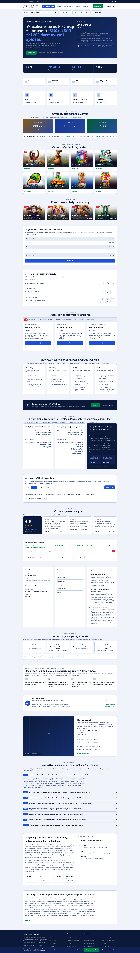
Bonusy (78, 6)
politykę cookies (41, 950)
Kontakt (104, 943)
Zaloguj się (39, 12)
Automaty (86, 6)
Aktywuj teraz (102, 343)
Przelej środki (97, 12)
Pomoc (48, 12)
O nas (85, 937)
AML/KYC (59, 592)
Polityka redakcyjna (110, 704)
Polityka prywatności (62, 581)
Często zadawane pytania (108, 940)
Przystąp (70, 260)
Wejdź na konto (110, 6)
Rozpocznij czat (108, 405)
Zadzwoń (95, 405)
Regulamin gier (61, 577)
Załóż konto (98, 6)
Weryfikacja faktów (110, 706)
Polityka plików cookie (63, 585)
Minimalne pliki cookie (108, 950)
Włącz (70, 343)
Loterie (59, 6)
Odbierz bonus (28, 12)
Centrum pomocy (106, 937)
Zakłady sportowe (48, 6)
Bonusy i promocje (72, 937)
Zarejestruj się (78, 12)
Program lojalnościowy (73, 940)
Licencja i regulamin (89, 940)
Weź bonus (31, 52)
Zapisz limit (109, 487)
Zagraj (55, 12)
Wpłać (87, 12)
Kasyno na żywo (68, 6)
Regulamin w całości (45, 348)
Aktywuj (38, 343)
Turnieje (69, 943)
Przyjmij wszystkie (91, 950)
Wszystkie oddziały (83, 753)
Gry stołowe (53, 943)
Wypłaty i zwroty (61, 588)
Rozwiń (27, 920)
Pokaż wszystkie (65, 12)
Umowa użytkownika (62, 574)
